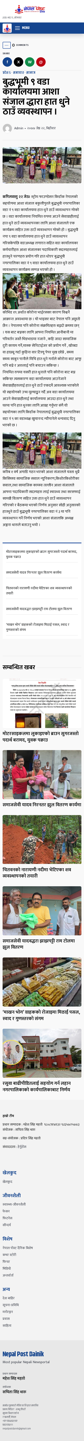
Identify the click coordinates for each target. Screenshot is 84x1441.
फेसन (6, 1211)
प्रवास (6, 1319)
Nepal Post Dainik (23, 1354)
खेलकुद (7, 1182)
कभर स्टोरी (9, 1255)
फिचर (6, 1262)
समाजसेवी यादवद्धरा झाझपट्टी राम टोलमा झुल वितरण (39, 609)
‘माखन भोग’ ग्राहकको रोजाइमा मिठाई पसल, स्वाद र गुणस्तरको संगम (37, 627)
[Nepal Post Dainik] (7, 28)
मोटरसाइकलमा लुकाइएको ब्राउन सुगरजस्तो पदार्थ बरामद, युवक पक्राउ (41, 554)
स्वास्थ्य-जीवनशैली (14, 1204)
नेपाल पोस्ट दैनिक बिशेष (18, 1248)
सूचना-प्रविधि (11, 1305)
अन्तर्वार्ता (8, 1275)
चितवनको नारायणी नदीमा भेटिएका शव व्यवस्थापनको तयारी (39, 590)
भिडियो (7, 1269)
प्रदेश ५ (7, 72)
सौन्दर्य (7, 1225)
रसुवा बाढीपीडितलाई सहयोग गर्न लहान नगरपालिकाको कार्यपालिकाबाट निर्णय (37, 1086)
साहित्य (7, 1326)
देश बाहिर (9, 1298)
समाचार (18, 72)
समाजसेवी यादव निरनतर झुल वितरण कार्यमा (33, 573)
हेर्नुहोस (22, 1147)
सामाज (31, 72)
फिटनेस (7, 1218)
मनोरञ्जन (8, 1312)
